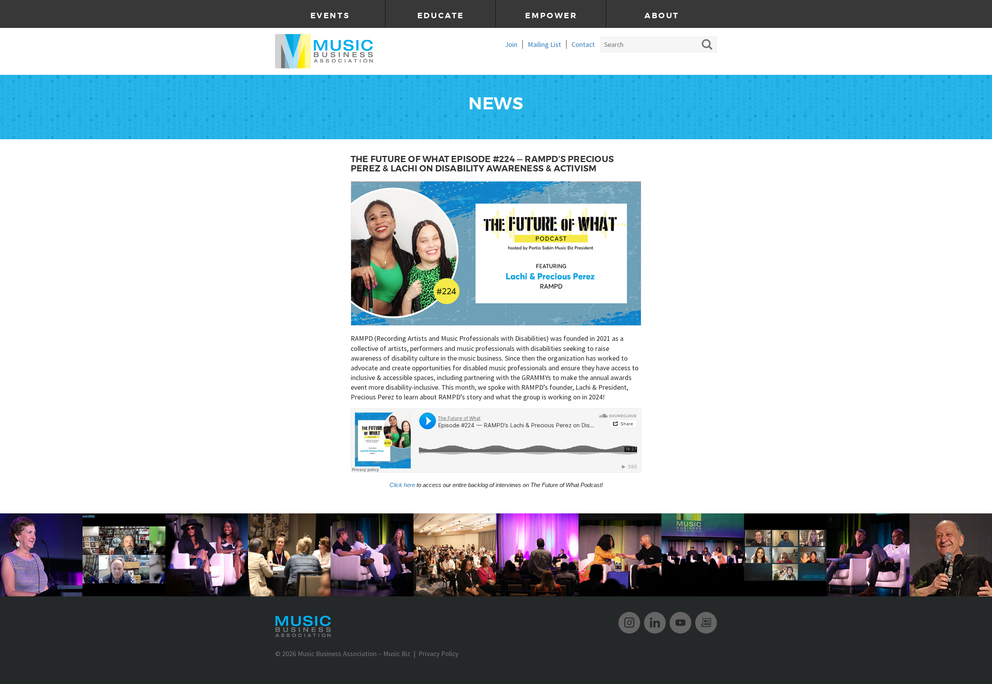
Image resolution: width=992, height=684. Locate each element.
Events (330, 16)
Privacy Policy (438, 653)
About (661, 16)
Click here (402, 485)
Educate (440, 16)
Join (511, 44)
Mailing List (544, 44)
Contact (583, 44)
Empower (551, 16)
